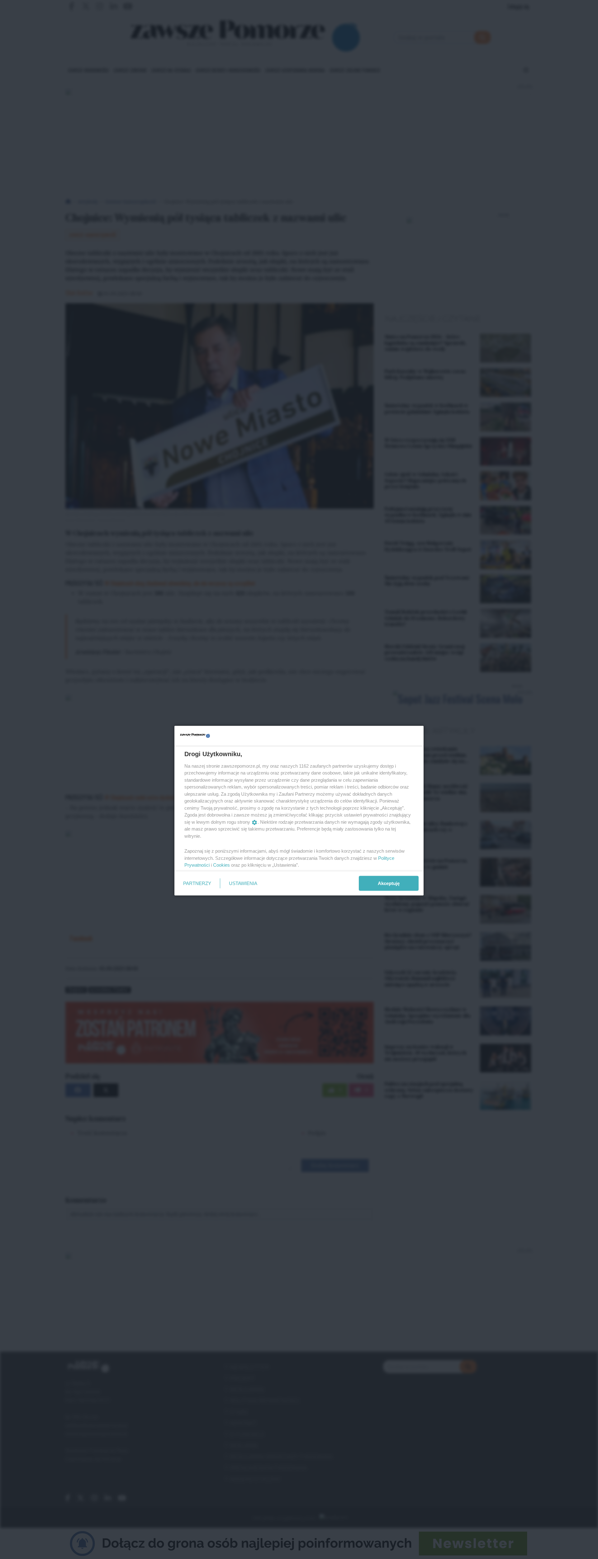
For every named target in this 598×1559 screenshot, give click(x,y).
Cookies (221, 865)
